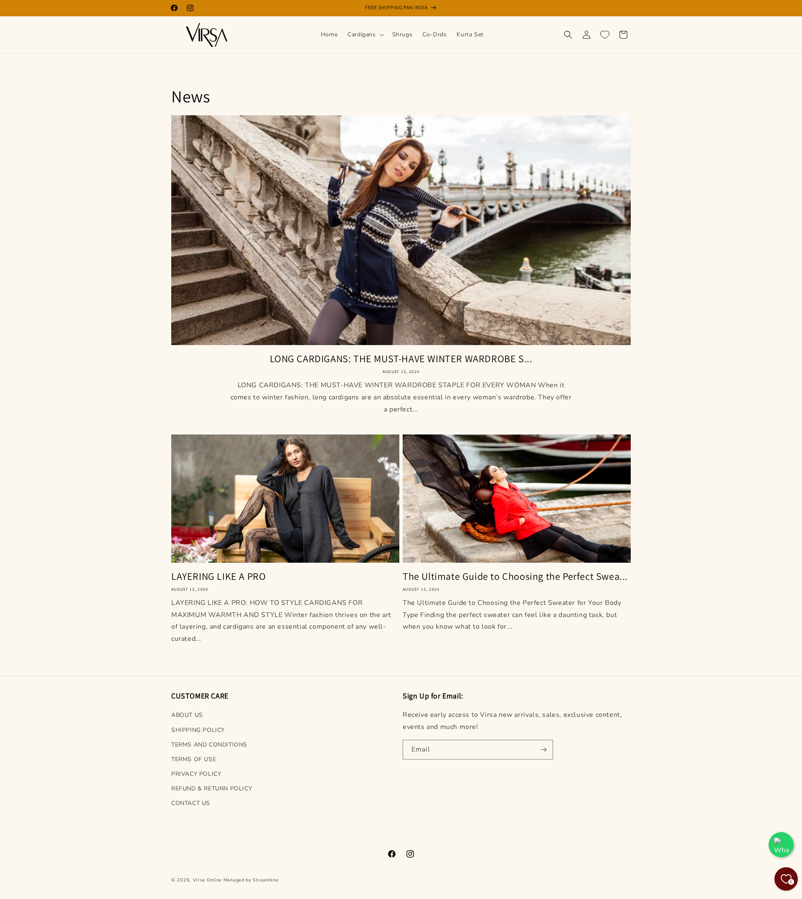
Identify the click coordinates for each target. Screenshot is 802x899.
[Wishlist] (605, 34)
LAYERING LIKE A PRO (218, 576)
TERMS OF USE (193, 759)
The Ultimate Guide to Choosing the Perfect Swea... (515, 576)
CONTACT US (190, 803)
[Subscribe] (543, 749)
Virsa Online (207, 880)
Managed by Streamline (251, 880)
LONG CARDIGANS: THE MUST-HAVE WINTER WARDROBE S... (401, 358)
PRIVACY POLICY (196, 774)
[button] (365, 34)
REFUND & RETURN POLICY (211, 788)
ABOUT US (187, 715)
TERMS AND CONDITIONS (209, 745)
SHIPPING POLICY (198, 730)
